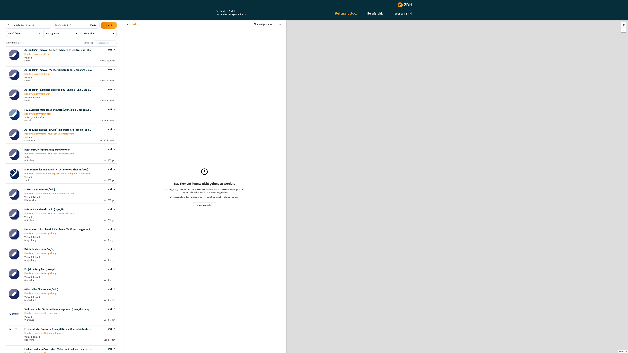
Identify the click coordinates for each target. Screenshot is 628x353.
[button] (623, 24)
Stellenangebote (346, 13)
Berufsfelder (376, 13)
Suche (108, 25)
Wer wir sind (403, 13)
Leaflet (624, 351)
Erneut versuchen (204, 204)
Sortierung (88, 43)
